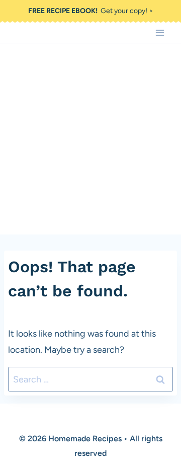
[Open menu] (159, 32)
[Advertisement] (90, 138)
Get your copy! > (90, 11)
